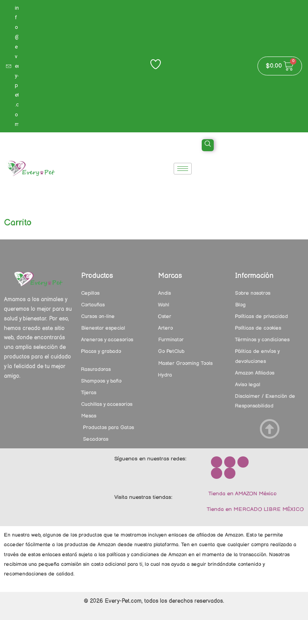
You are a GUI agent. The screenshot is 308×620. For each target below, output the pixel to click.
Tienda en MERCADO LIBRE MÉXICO (254, 509)
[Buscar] (288, 177)
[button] (208, 145)
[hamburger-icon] (183, 168)
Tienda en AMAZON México (242, 493)
